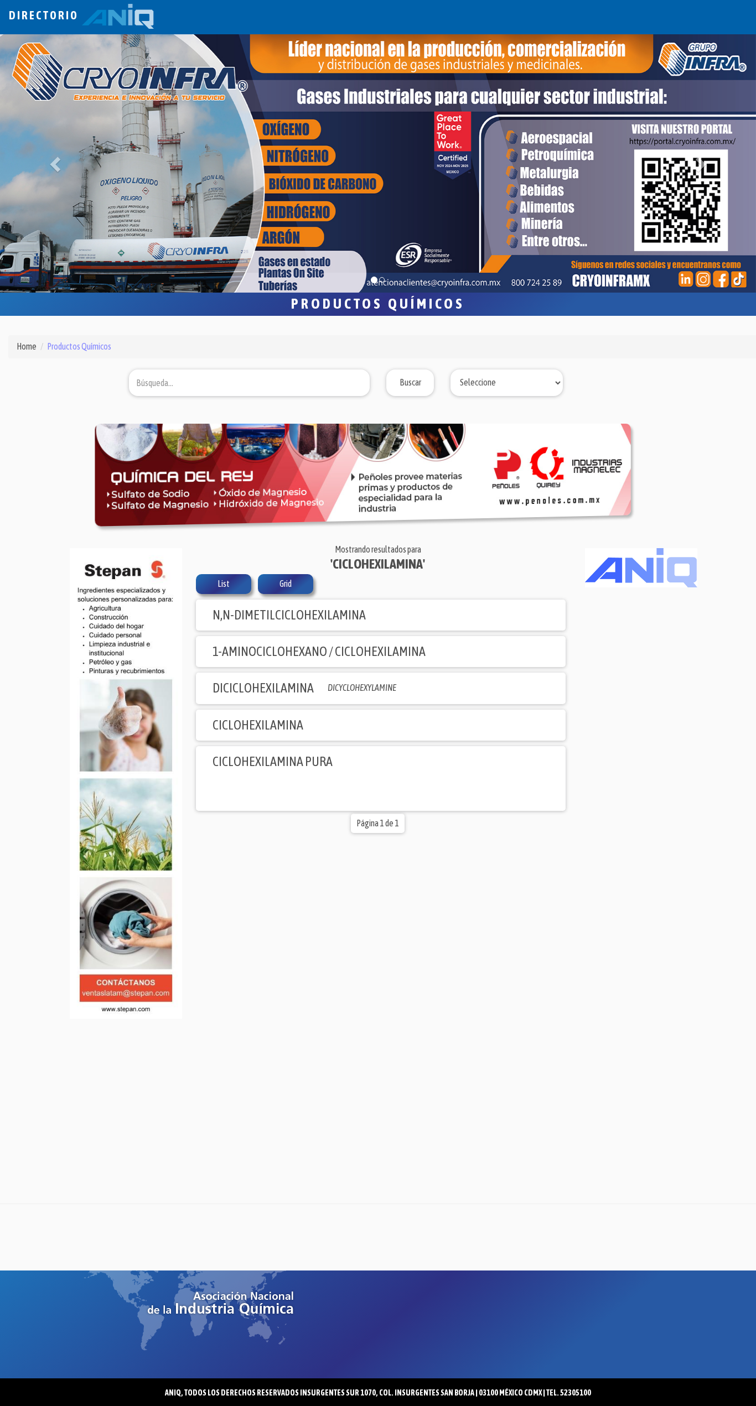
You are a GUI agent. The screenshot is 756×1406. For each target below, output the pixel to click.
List (224, 584)
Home (27, 346)
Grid (285, 584)
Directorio (45, 15)
